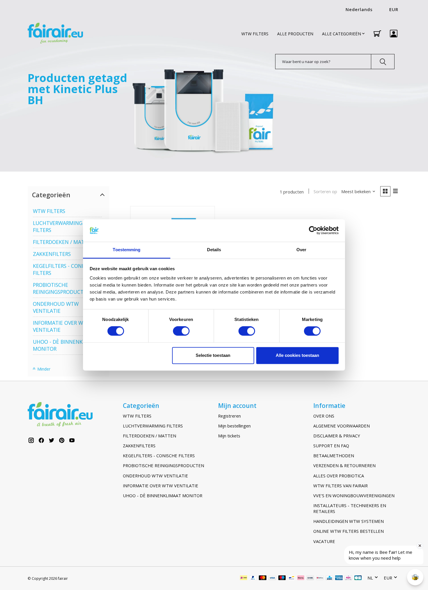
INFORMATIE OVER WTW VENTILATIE (160, 485)
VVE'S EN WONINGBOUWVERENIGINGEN (354, 495)
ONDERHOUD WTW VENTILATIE (56, 307)
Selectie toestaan (213, 355)
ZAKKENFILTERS (52, 253)
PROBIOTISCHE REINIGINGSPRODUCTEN (61, 288)
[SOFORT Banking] (300, 578)
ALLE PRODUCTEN (295, 33)
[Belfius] (319, 578)
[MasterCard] (262, 578)
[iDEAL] (243, 578)
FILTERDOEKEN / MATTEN (63, 241)
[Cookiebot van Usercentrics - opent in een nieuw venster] (313, 230)
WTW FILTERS (254, 33)
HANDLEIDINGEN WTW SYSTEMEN (348, 521)
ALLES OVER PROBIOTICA (338, 476)
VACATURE (324, 541)
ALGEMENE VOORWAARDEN (341, 426)
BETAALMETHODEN (333, 455)
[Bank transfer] (310, 578)
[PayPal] (253, 578)
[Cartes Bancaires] (358, 578)
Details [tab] (214, 249)
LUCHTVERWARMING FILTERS (153, 426)
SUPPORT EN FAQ (331, 445)
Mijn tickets (229, 436)
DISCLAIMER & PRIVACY (336, 436)
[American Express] (339, 578)
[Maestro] (282, 578)
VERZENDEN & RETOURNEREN (344, 465)
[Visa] (272, 578)
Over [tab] (301, 249)
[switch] (181, 331)
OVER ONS (323, 416)
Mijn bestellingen (234, 426)
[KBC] (329, 578)
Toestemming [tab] (126, 249)
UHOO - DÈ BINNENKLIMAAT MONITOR (162, 495)
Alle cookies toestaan (297, 355)
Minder (43, 369)
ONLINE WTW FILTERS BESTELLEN (348, 531)
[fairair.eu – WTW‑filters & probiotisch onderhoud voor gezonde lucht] (55, 34)
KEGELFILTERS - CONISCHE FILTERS (159, 455)
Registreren (229, 416)
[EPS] (348, 578)
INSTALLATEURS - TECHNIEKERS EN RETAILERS (349, 508)
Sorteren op (325, 191)
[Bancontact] (291, 578)
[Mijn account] (393, 33)
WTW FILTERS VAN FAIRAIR (340, 485)
